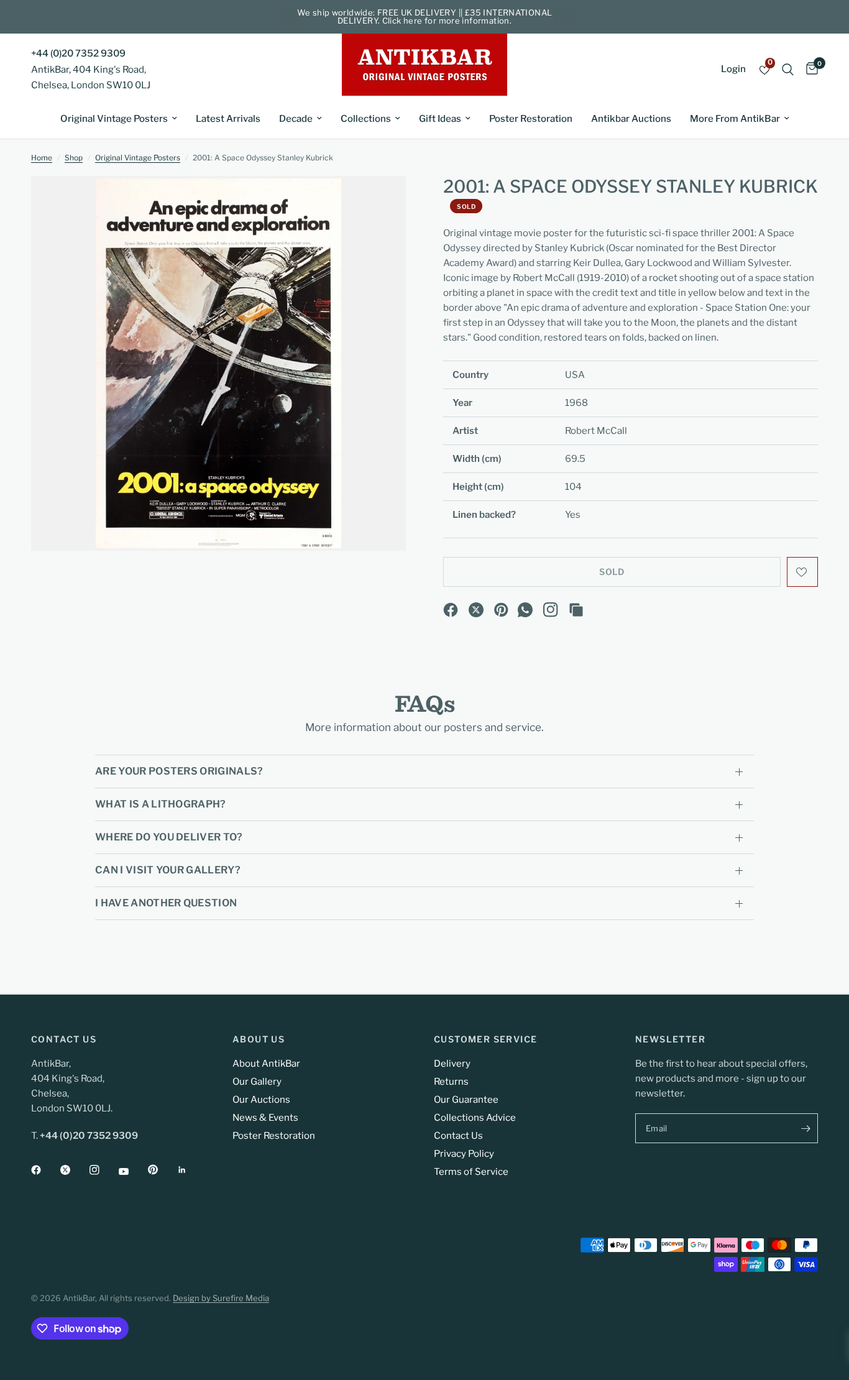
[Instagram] (550, 609)
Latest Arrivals (228, 118)
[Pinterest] (501, 609)
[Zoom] (380, 202)
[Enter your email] (805, 1128)
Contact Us (458, 1135)
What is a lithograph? (160, 804)
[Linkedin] (190, 1170)
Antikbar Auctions (631, 118)
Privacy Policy (464, 1153)
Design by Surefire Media (221, 1298)
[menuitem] (118, 118)
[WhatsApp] (525, 609)
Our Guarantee (466, 1099)
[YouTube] (132, 1171)
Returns (451, 1081)
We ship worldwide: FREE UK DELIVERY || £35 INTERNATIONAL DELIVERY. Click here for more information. (425, 16)
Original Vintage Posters (114, 118)
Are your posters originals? (179, 771)
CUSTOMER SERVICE (485, 1039)
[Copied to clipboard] (576, 609)
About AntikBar (266, 1063)
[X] (476, 609)
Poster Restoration (530, 118)
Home (41, 157)
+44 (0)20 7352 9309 (78, 53)
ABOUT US (258, 1039)
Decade (296, 118)
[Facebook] (450, 609)
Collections (366, 118)
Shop (74, 157)
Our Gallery (257, 1081)
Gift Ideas (440, 118)
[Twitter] (74, 1170)
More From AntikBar (735, 118)
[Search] (788, 69)
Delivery (452, 1063)
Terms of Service (471, 1171)
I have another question (166, 903)
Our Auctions (261, 1099)
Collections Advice (475, 1117)
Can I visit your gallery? (168, 870)
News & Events (265, 1117)
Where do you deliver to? (169, 837)
